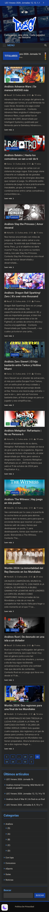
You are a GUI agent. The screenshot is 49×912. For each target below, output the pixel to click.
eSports (10, 561)
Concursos (11, 863)
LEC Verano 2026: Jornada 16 (22, 54)
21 (31, 757)
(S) (8, 148)
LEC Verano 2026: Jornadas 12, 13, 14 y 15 (25, 793)
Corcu (9, 163)
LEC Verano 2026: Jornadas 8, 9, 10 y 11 (24, 805)
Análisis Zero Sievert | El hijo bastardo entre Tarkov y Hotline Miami (22, 365)
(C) (8, 845)
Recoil (9, 95)
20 (25, 757)
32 (25, 762)
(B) (8, 839)
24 (13, 762)
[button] (4, 907)
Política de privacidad (24, 907)
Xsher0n (10, 232)
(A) (8, 80)
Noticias (9, 880)
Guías (8, 874)
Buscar (7, 890)
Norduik (10, 576)
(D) (8, 851)
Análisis (14, 80)
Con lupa (10, 857)
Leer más (8, 129)
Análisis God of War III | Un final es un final (22, 3)
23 (7, 762)
